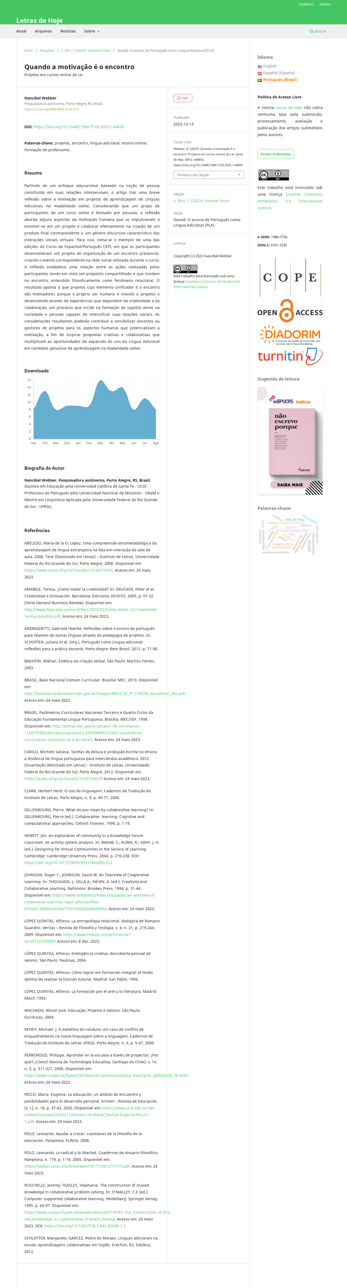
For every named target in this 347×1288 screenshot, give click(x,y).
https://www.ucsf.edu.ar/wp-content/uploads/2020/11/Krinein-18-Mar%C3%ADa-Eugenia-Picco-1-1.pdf (89, 1114)
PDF (184, 98)
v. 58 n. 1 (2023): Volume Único (86, 50)
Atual (21, 31)
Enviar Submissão (276, 154)
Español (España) (279, 72)
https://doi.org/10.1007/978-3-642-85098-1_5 (85, 1225)
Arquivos (43, 31)
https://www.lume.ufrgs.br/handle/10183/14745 (68, 570)
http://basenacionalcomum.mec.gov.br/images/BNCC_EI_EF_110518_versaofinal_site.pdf (104, 693)
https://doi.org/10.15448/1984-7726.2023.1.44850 (79, 126)
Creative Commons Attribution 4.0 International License (290, 201)
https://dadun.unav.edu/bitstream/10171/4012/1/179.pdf (77, 1166)
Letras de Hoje (39, 20)
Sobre (90, 31)
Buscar (320, 31)
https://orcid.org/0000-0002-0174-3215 (51, 109)
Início (28, 50)
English (270, 66)
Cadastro (306, 4)
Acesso (325, 4)
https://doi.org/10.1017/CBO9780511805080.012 (68, 862)
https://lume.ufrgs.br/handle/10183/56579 (63, 778)
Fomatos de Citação (193, 174)
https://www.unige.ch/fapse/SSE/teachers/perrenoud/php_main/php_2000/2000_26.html (105, 1075)
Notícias (68, 31)
